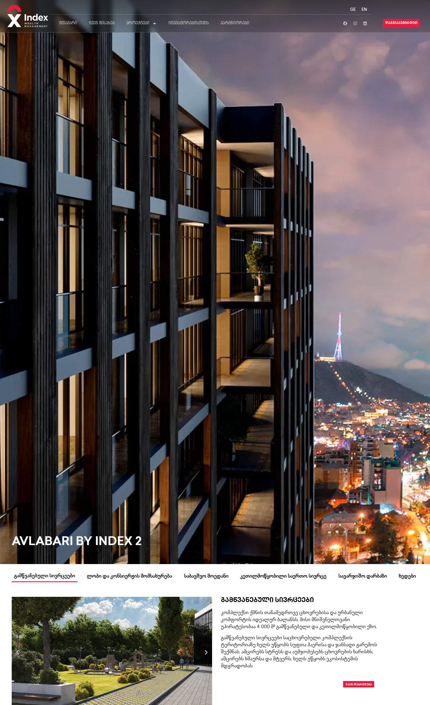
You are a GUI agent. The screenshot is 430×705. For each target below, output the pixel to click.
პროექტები (137, 23)
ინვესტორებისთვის (188, 23)
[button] (17, 652)
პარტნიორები (235, 23)
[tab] (45, 577)
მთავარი (68, 23)
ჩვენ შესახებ (102, 23)
